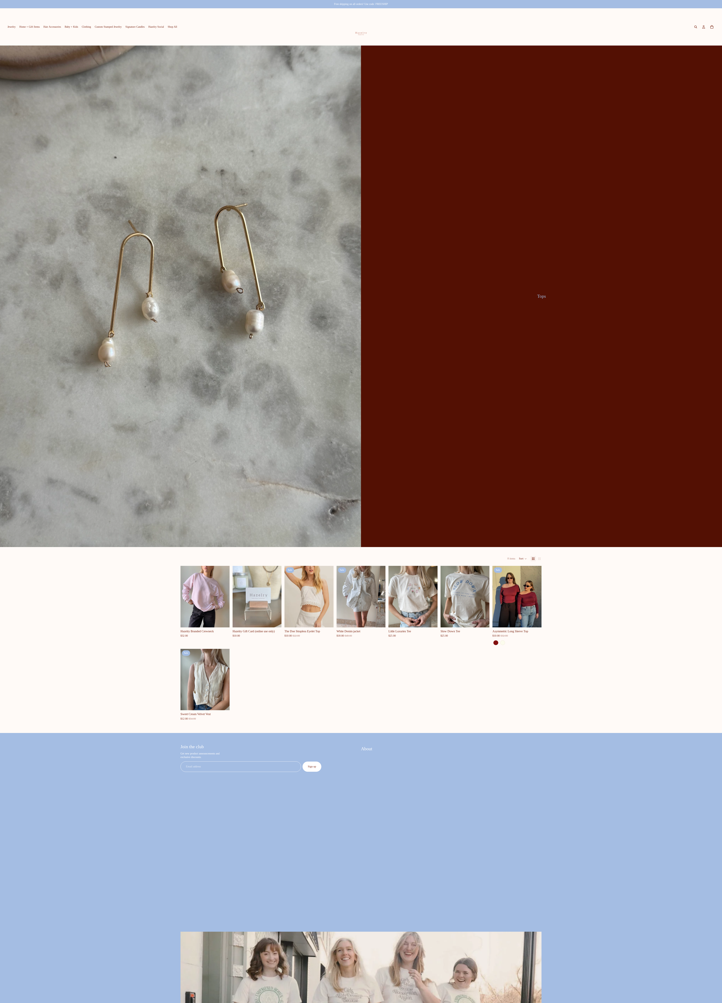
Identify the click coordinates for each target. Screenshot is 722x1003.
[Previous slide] (186, 597)
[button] (523, 559)
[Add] (379, 621)
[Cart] (712, 27)
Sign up (312, 766)
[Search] (696, 27)
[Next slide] (224, 597)
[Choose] (223, 621)
